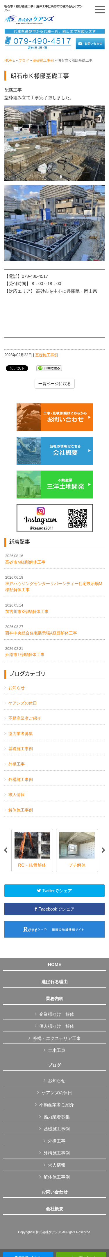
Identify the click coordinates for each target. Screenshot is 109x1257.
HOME (9, 60)
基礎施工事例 (43, 60)
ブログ (24, 60)
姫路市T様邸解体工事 (24, 652)
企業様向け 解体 (56, 1014)
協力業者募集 (20, 733)
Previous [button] (5, 850)
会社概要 (54, 1208)
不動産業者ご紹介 (24, 718)
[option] (32, 850)
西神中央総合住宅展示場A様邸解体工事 (41, 630)
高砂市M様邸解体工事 (25, 559)
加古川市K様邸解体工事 (27, 608)
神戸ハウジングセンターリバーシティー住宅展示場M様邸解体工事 (53, 583)
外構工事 (16, 764)
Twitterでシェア (56, 890)
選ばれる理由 (55, 981)
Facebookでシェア (56, 908)
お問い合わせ (55, 1192)
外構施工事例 (20, 779)
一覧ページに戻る (54, 383)
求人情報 (16, 794)
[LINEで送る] (49, 367)
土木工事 (56, 1050)
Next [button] (103, 850)
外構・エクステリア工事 (57, 1038)
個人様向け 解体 (56, 1026)
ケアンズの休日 (22, 703)
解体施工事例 (20, 810)
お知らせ (16, 687)
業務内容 (54, 998)
